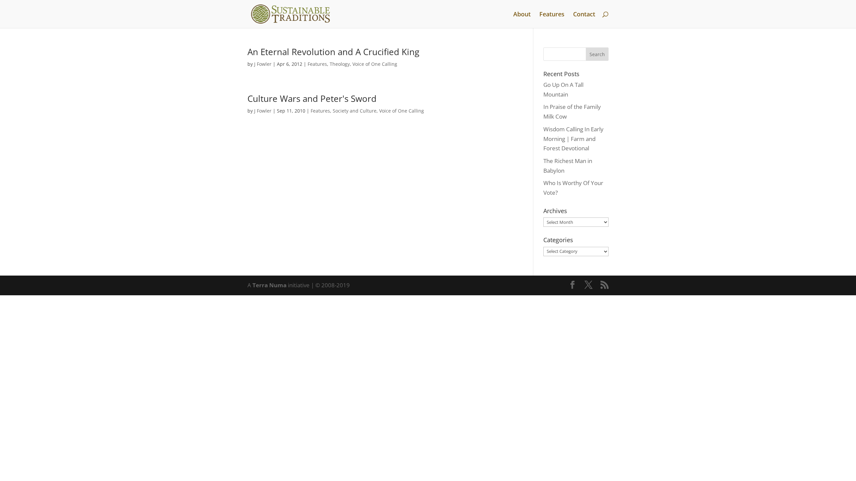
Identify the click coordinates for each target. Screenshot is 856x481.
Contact (584, 15)
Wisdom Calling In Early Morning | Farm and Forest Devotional (573, 138)
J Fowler (263, 64)
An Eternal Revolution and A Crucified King (333, 52)
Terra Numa (269, 285)
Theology (340, 64)
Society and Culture (355, 111)
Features (551, 15)
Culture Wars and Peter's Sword (312, 99)
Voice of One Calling (374, 64)
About (522, 15)
